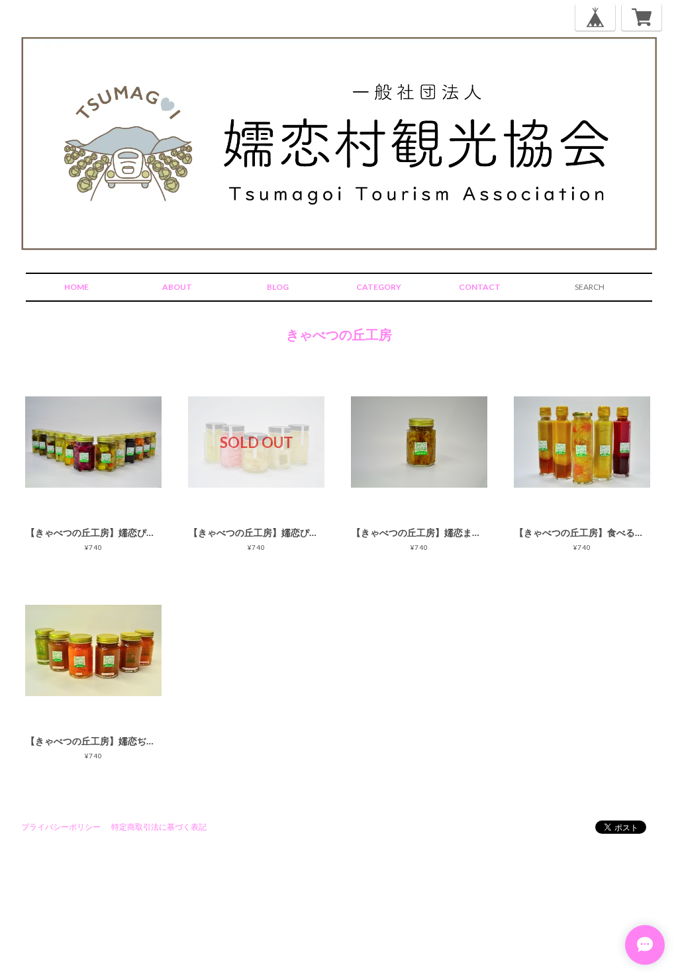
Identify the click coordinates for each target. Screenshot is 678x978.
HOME (76, 287)
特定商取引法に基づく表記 (159, 827)
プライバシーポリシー (61, 827)
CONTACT (480, 287)
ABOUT (177, 287)
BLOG (278, 287)
